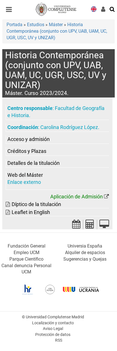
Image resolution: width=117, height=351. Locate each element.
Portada (14, 24)
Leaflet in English (31, 212)
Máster (56, 24)
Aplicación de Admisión (76, 197)
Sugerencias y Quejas (84, 259)
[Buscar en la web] (112, 9)
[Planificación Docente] (76, 226)
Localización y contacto (53, 323)
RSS (58, 340)
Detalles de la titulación (33, 163)
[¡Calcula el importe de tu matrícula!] (90, 226)
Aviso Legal (53, 328)
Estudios (35, 24)
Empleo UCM (26, 252)
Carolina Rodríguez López (69, 127)
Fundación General (26, 246)
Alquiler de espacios (85, 252)
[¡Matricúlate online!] (104, 226)
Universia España (85, 246)
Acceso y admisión (28, 139)
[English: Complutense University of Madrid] (94, 8)
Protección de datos (52, 334)
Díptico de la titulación (36, 204)
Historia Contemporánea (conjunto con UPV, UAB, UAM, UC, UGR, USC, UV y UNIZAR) (57, 31)
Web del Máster (25, 175)
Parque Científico (26, 259)
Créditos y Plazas (26, 151)
